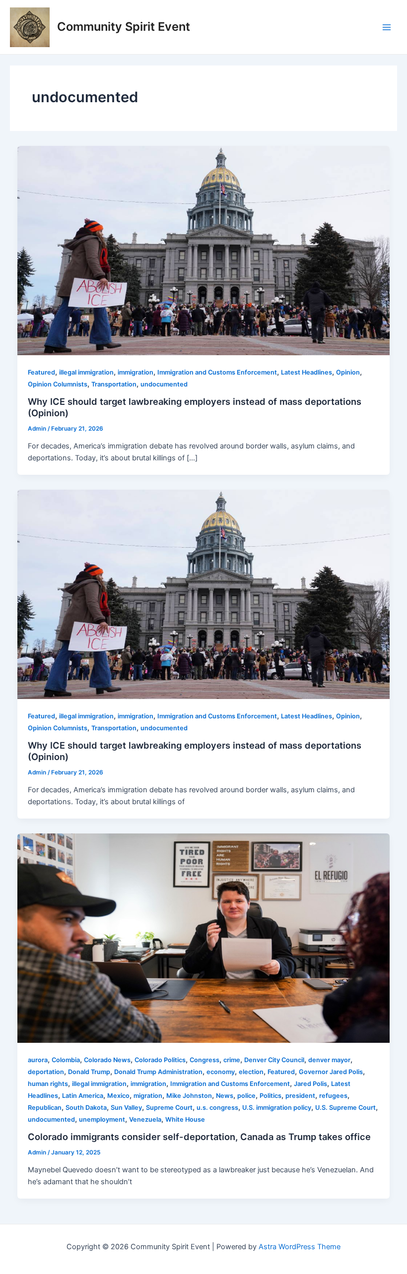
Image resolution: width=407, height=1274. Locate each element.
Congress (204, 1060)
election (251, 1072)
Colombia (66, 1060)
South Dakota (86, 1107)
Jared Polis (310, 1083)
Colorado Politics (160, 1060)
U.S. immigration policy (276, 1107)
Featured (41, 372)
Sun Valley (126, 1107)
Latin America (82, 1095)
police (246, 1095)
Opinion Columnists (57, 384)
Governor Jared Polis (331, 1072)
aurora (38, 1060)
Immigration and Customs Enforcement (217, 372)
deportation (46, 1072)
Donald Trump (89, 1072)
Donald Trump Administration (158, 1072)
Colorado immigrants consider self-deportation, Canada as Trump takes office (199, 1136)
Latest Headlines (306, 372)
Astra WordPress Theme (299, 1246)
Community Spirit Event (123, 26)
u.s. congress (217, 1107)
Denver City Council (274, 1060)
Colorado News (107, 1060)
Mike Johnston (189, 1095)
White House (185, 1119)
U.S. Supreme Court (345, 1107)
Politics (270, 1095)
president (300, 1095)
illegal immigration (86, 372)
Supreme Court (169, 1107)
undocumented (164, 384)
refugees (333, 1095)
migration (148, 1095)
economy (220, 1072)
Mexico (118, 1095)
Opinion (348, 372)
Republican (45, 1107)
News (224, 1095)
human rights (48, 1083)
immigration (135, 372)
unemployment (102, 1119)
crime (231, 1060)
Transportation (113, 384)
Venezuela (145, 1119)
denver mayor (329, 1060)
